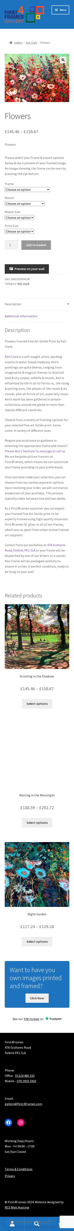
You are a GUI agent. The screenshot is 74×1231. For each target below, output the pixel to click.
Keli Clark (31, 42)
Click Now (37, 998)
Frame (9, 184)
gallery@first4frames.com (23, 1104)
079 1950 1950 (26, 1081)
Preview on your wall (29, 269)
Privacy (10, 1176)
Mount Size (12, 212)
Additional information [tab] (21, 316)
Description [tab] (13, 304)
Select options (37, 704)
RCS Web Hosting (17, 1207)
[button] (63, 60)
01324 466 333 (25, 1076)
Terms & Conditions (18, 1169)
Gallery (18, 42)
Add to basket (36, 245)
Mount (9, 198)
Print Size (11, 226)
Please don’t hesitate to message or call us (35, 451)
